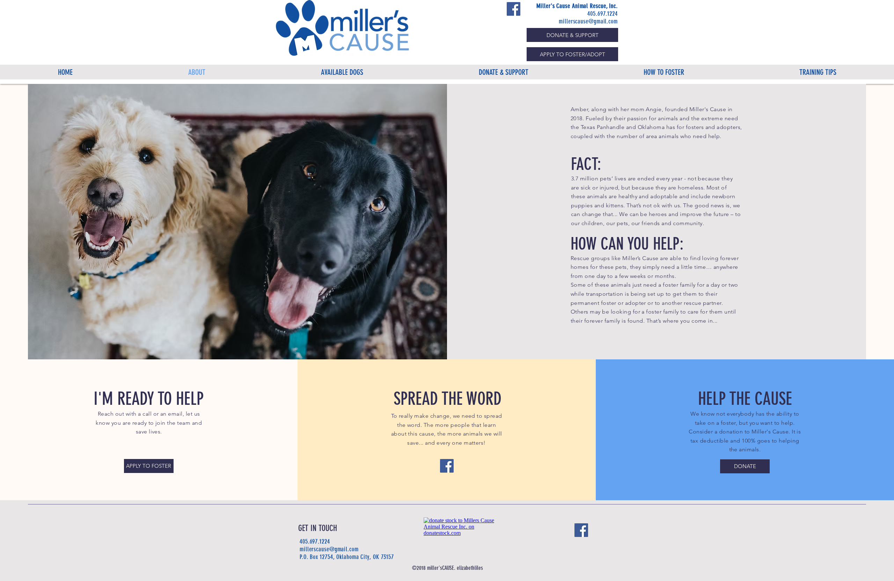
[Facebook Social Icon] (513, 9)
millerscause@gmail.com (588, 21)
